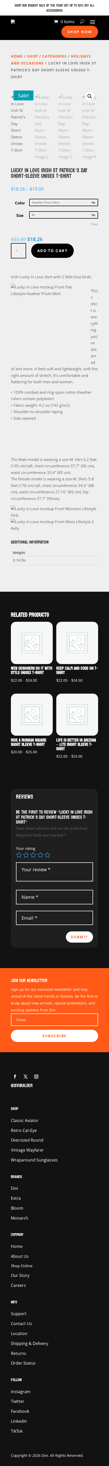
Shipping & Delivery (29, 1343)
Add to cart (52, 250)
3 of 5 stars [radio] (33, 855)
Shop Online (21, 1265)
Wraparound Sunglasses (34, 1160)
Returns (18, 1353)
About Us (20, 1256)
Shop (32, 56)
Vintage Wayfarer (27, 1150)
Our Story (20, 1275)
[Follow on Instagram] (36, 1077)
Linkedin (19, 1421)
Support (19, 1313)
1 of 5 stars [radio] (19, 855)
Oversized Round (27, 1140)
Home (17, 56)
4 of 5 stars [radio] (40, 855)
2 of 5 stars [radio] (26, 855)
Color (20, 202)
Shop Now (79, 31)
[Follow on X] (26, 1077)
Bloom (17, 1208)
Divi (14, 1188)
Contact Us (21, 1323)
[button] (89, 96)
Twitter (17, 1401)
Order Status (23, 1363)
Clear (94, 224)
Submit (79, 936)
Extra (16, 1198)
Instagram (20, 1391)
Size (20, 215)
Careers (18, 1285)
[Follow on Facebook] (15, 1077)
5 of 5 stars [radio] (47, 855)
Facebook (20, 1411)
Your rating (25, 848)
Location (19, 1333)
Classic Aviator (25, 1120)
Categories (54, 56)
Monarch (19, 1218)
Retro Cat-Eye (24, 1130)
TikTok (17, 1431)
